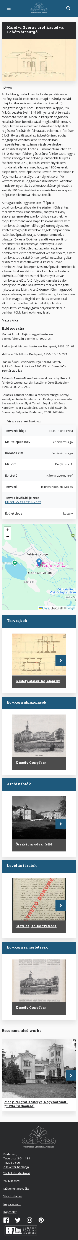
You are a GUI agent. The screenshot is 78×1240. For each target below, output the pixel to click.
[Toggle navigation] (8, 8)
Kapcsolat (9, 1212)
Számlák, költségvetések (36, 926)
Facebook (6, 1220)
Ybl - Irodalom (12, 1196)
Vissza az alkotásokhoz (24, 421)
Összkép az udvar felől (34, 844)
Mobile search (68, 8)
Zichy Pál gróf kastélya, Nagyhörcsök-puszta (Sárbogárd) (36, 1104)
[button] (39, 562)
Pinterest (41, 1220)
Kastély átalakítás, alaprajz (38, 681)
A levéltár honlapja (16, 1167)
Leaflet (46, 608)
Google (71, 608)
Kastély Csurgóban (31, 763)
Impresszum (12, 1204)
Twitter (17, 1220)
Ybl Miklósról (11, 1181)
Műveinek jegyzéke (16, 1188)
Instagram (29, 1220)
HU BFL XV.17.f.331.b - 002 (23, 502)
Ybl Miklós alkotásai (16, 1173)
